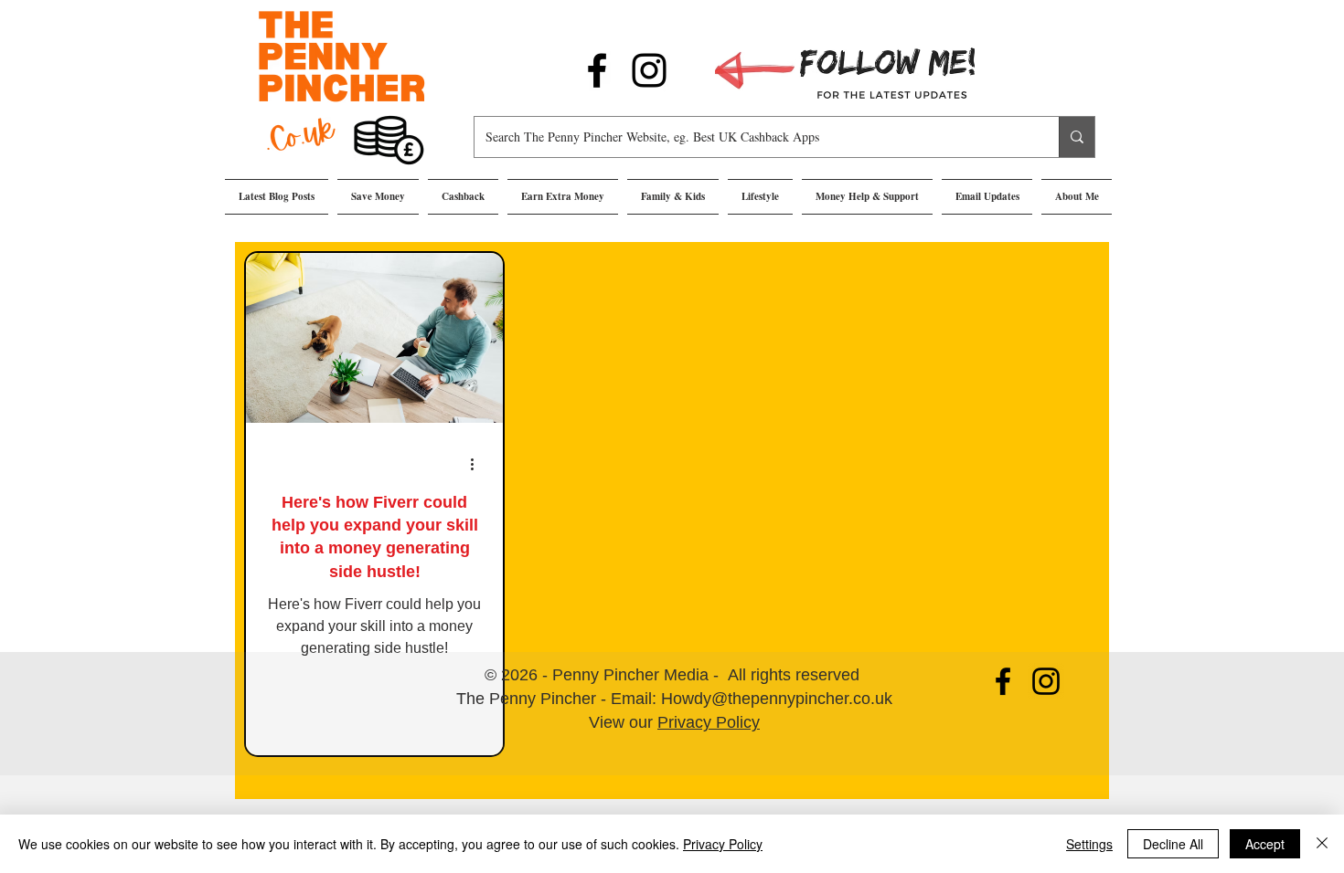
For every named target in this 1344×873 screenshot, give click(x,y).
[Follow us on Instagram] (649, 70)
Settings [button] (1089, 844)
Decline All (1173, 844)
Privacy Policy (708, 722)
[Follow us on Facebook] (597, 70)
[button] (378, 197)
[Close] (1322, 843)
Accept (1265, 844)
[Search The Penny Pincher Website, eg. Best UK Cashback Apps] (1076, 137)
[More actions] (478, 464)
